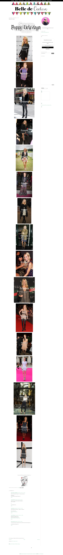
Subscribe (49, 0)
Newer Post (10, 539)
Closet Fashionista (13, 515)
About (16, 0)
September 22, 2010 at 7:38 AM (21, 492)
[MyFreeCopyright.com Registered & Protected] (28, 553)
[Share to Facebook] (22, 487)
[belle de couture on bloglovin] (24, 486)
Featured (21, 0)
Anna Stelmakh (13, 499)
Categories (27, 0)
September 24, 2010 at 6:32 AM (18, 521)
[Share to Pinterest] (23, 487)
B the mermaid (13, 521)
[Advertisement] (47, 77)
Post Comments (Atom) (14, 541)
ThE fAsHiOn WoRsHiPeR (14, 492)
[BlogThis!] (20, 487)
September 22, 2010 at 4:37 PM (19, 515)
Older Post (38, 539)
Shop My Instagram (36, 0)
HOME (12, 0)
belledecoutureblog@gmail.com (45, 32)
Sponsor (44, 0)
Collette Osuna (13, 508)
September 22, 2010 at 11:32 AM (18, 508)
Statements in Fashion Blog (14, 511)
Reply (11, 497)
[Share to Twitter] (21, 487)
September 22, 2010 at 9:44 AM (18, 499)
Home (24, 539)
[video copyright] (40, 553)
